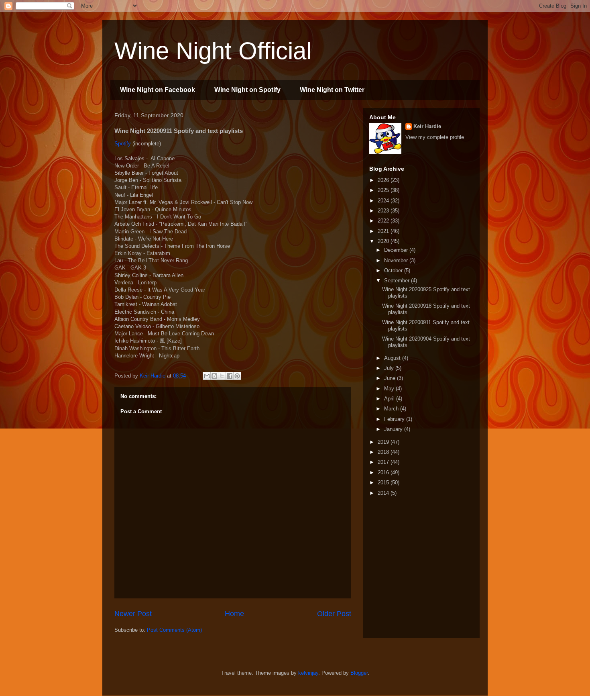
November (396, 260)
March (392, 409)
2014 (384, 493)
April (390, 399)
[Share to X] (222, 376)
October (394, 270)
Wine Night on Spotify (247, 89)
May (390, 389)
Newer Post (133, 614)
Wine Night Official (212, 50)
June (390, 378)
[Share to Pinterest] (237, 376)
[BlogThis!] (214, 376)
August (393, 358)
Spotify (122, 144)
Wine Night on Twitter (332, 89)
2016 (384, 472)
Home (234, 614)
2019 (384, 442)
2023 (384, 211)
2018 (384, 452)
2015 (384, 483)
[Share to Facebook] (230, 376)
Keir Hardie (427, 126)
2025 (384, 190)
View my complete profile (434, 137)
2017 (384, 462)
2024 (384, 201)
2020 (384, 241)
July (389, 368)
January (394, 429)
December (396, 250)
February (395, 419)
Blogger (359, 673)
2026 (384, 180)
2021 (384, 231)
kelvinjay (308, 673)
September (397, 281)
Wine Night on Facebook (157, 89)
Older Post (334, 614)
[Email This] (207, 376)
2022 (384, 221)
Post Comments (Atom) (174, 630)
